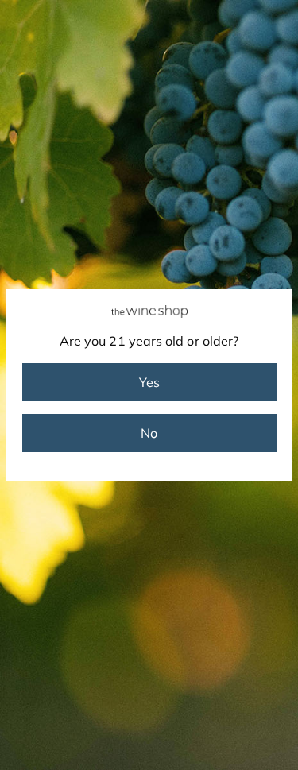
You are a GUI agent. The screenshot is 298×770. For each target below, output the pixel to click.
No (149, 433)
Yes (149, 382)
